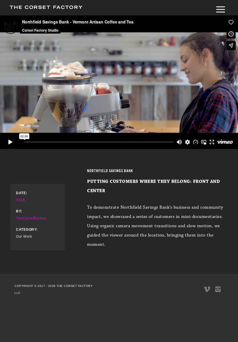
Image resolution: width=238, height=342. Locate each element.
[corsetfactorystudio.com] (46, 9)
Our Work (24, 236)
